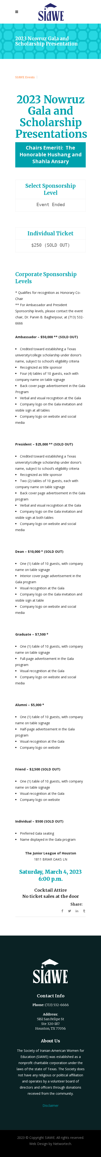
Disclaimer (50, 1105)
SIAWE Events (25, 77)
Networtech (62, 1143)
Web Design (38, 1143)
